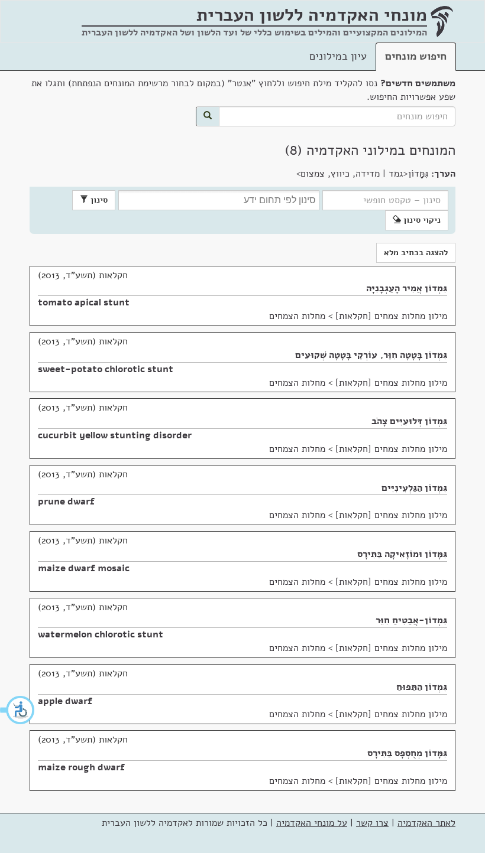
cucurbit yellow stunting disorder (115, 435)
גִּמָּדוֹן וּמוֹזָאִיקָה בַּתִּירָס (402, 554)
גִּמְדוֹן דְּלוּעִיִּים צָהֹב (409, 421)
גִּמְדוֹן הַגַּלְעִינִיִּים (414, 487)
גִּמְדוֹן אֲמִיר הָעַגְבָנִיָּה (406, 288)
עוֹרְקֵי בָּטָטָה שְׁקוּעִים (336, 355)
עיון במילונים (338, 56)
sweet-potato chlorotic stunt (105, 369)
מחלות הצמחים (297, 316)
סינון (98, 200)
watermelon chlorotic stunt (100, 634)
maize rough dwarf (81, 767)
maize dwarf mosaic (84, 568)
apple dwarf (65, 701)
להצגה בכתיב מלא (416, 252)
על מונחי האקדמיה (311, 822)
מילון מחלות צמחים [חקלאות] (391, 316)
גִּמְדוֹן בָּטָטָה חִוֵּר (415, 355)
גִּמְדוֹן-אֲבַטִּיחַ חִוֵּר (411, 620)
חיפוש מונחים (416, 56)
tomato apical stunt (84, 302)
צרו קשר (372, 822)
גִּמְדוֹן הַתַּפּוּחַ (421, 687)
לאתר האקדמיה (426, 822)
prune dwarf (66, 501)
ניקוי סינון (421, 220)
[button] (17, 710)
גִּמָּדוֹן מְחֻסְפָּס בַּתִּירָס (407, 753)
